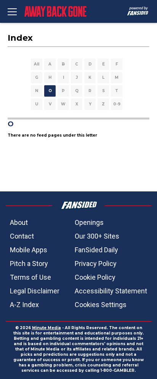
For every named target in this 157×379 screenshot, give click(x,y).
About (19, 222)
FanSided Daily (96, 250)
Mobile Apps (28, 250)
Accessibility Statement (111, 291)
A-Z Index (24, 305)
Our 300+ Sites (97, 236)
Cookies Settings (101, 305)
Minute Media (46, 327)
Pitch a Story (29, 264)
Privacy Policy (96, 264)
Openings (89, 222)
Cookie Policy (95, 277)
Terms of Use (30, 277)
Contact (22, 236)
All (36, 64)
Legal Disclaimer (34, 291)
